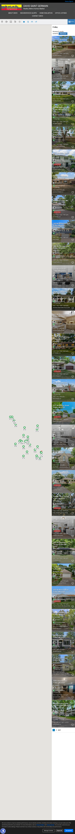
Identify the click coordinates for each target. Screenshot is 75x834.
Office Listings (61, 13)
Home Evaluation (46, 13)
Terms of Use (50, 824)
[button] (2, 831)
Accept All (69, 830)
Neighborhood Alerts (28, 13)
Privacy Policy (40, 824)
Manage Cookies (48, 830)
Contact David (37, 16)
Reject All (59, 830)
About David (12, 13)
